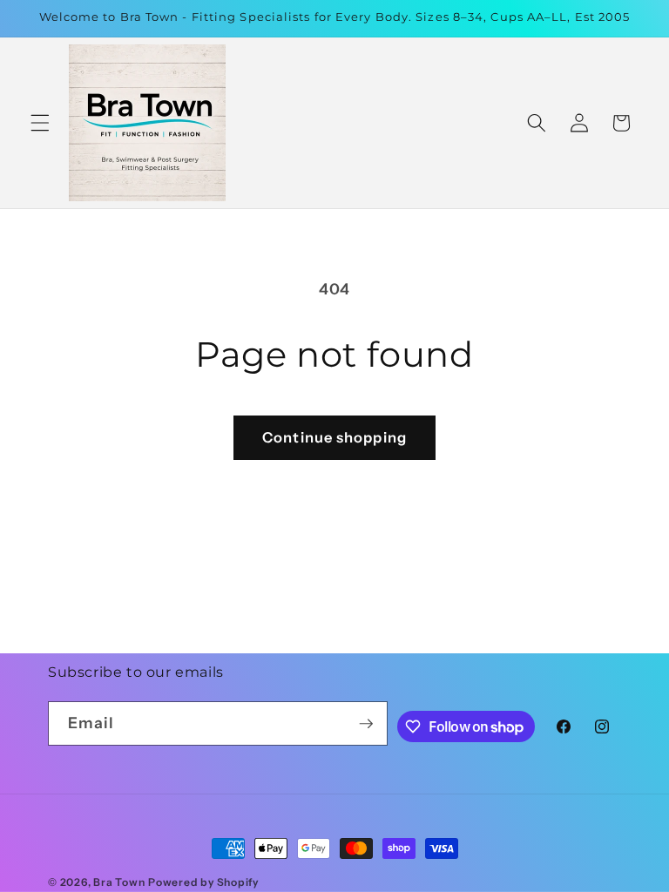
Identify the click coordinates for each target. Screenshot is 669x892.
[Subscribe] (366, 724)
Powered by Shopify (203, 882)
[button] (40, 123)
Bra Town (119, 882)
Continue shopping (334, 437)
